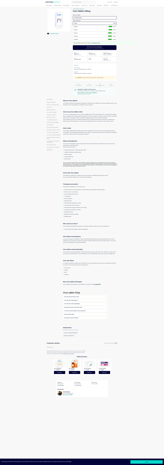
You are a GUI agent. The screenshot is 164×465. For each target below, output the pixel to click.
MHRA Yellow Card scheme (68, 353)
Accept (146, 461)
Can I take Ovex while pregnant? (53, 132)
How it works (49, 107)
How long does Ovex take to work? (53, 129)
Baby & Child (92, 5)
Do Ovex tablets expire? (51, 144)
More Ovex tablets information (52, 127)
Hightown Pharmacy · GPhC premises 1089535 (87, 92)
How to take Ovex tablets (51, 112)
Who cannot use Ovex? (51, 117)
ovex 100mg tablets (78, 17)
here (70, 461)
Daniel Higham (61, 385)
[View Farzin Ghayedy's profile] (59, 393)
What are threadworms (51, 109)
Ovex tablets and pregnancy (52, 119)
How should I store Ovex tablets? (53, 147)
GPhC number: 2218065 (67, 394)
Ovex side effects (50, 124)
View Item (59, 372)
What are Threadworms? (69, 335)
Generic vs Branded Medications (70, 332)
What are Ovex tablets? (51, 102)
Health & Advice (114, 5)
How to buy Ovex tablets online (53, 104)
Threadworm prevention (51, 114)
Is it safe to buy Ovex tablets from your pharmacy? (53, 142)
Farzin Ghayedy (78, 385)
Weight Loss (106, 5)
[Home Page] (58, 2)
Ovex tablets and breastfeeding (53, 122)
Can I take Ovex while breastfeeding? (54, 134)
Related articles (50, 149)
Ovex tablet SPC (97, 284)
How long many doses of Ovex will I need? (53, 138)
